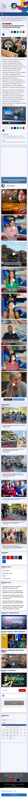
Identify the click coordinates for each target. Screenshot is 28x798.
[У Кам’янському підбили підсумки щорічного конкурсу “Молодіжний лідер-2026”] (14, 488)
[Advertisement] (14, 162)
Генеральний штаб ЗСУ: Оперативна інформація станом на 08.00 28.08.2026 (12, 591)
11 (17, 730)
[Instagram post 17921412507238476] (14, 254)
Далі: (13, 141)
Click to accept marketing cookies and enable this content (14, 703)
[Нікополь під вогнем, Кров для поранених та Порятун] (14, 332)
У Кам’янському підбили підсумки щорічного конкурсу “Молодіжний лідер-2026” (13, 499)
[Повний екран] (24, 123)
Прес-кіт (21, 775)
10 (14, 730)
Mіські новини (8, 23)
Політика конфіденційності (16, 774)
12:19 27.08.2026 (6, 452)
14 (3, 732)
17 (14, 732)
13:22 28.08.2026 (6, 428)
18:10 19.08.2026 (6, 549)
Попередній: (13, 136)
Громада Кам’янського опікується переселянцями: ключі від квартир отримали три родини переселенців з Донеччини (14, 547)
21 (3, 735)
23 (10, 735)
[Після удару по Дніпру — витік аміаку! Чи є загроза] (14, 384)
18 (17, 732)
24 (14, 735)
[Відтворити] (4, 123)
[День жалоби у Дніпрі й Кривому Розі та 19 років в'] (14, 228)
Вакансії (16, 775)
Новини (11, 422)
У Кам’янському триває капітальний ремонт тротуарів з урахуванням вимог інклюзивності (13, 450)
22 (7, 735)
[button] (2, 14)
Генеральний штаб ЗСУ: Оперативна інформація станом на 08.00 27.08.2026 (12, 601)
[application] (14, 115)
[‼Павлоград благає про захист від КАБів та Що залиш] (14, 201)
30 (10, 738)
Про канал (16, 777)
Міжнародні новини (7, 573)
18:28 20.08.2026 (6, 524)
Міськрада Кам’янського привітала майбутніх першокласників (14, 426)
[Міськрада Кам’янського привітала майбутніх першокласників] (14, 415)
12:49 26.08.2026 (6, 477)
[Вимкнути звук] (22, 123)
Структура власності (8, 775)
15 (7, 732)
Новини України (6, 578)
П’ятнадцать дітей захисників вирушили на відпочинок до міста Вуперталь (13, 522)
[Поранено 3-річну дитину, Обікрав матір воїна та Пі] (14, 280)
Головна (6, 774)
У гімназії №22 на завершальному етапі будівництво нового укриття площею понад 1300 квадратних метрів (13, 475)
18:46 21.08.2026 (6, 501)
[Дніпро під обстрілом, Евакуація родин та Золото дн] (14, 358)
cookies (14, 791)
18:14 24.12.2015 (6, 29)
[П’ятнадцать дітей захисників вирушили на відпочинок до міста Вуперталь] (14, 512)
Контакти (11, 777)
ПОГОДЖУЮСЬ (14, 794)
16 (10, 732)
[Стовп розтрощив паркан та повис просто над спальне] (14, 306)
